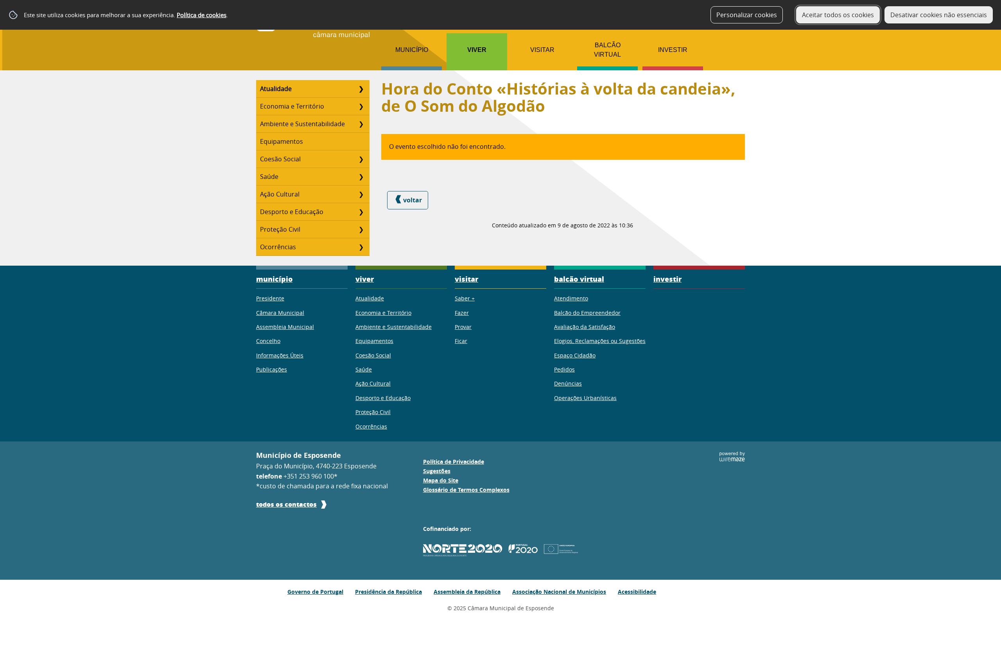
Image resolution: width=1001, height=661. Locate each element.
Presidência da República (388, 591)
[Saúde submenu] (361, 176)
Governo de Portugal (315, 591)
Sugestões (436, 471)
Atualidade (276, 88)
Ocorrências (278, 247)
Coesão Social (280, 159)
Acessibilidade (637, 591)
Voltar (412, 200)
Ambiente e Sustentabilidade (302, 124)
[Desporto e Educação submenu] (361, 211)
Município (411, 49)
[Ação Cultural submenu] (361, 194)
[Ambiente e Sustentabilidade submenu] (361, 123)
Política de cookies (201, 15)
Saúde (269, 176)
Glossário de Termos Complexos (466, 490)
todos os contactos (286, 504)
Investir (672, 49)
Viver (476, 49)
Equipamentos (281, 141)
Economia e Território (292, 106)
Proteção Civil (280, 229)
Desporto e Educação (291, 211)
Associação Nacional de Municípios (559, 591)
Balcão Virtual (607, 50)
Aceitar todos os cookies (838, 15)
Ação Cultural (280, 194)
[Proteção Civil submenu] (361, 229)
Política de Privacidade (453, 462)
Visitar (542, 49)
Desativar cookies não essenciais (938, 15)
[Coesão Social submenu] (361, 159)
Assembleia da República (467, 591)
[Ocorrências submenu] (361, 246)
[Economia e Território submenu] (361, 106)
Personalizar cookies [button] (746, 15)
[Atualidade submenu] (361, 88)
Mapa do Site (440, 480)
